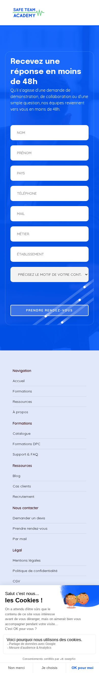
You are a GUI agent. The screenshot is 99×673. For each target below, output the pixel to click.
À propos (20, 412)
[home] (30, 12)
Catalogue (21, 433)
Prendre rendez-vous (30, 528)
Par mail (20, 539)
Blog (16, 475)
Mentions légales (27, 560)
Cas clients (22, 486)
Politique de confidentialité (35, 570)
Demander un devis (29, 518)
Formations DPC (26, 444)
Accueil (19, 381)
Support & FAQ (25, 454)
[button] (69, 12)
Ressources (22, 401)
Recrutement (23, 496)
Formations (22, 391)
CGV (16, 581)
